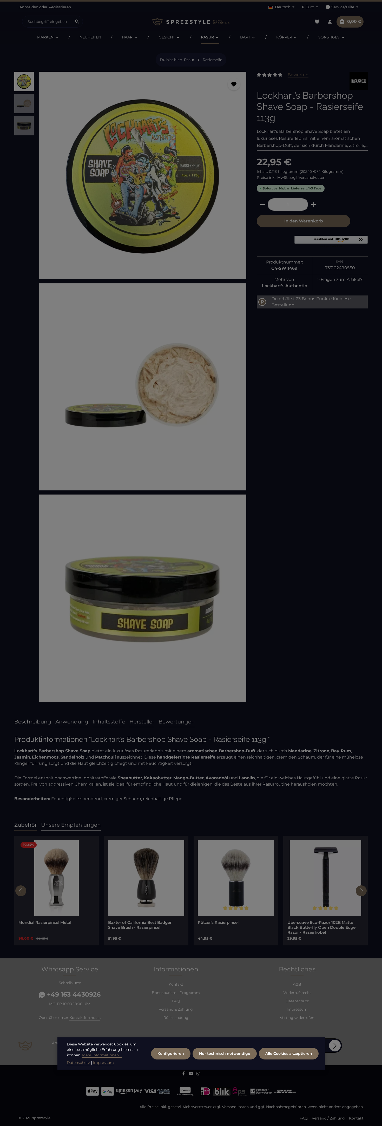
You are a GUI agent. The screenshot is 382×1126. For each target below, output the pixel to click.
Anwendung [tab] (71, 722)
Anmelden (28, 7)
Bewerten (298, 74)
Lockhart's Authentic (284, 285)
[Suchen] (77, 22)
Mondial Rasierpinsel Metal (44, 922)
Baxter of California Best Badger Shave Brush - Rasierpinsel (140, 925)
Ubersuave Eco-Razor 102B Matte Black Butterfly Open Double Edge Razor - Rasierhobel (321, 927)
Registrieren (60, 7)
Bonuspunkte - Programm (176, 992)
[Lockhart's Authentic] (359, 81)
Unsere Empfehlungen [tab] (71, 825)
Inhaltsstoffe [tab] (109, 722)
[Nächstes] (361, 890)
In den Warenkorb (303, 221)
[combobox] (47, 22)
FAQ (176, 1001)
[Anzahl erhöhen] (313, 204)
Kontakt (176, 984)
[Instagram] (198, 1074)
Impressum (297, 1009)
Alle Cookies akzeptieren (288, 1053)
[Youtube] (191, 1074)
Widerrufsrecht (297, 992)
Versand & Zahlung (176, 1009)
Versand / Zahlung (328, 1118)
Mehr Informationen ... (102, 1055)
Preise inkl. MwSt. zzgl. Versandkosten (291, 177)
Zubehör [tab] (25, 825)
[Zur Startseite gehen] (191, 22)
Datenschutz (297, 1001)
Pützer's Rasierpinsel (218, 922)
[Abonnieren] (335, 1045)
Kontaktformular (84, 1017)
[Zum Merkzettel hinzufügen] (234, 84)
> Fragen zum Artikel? (340, 279)
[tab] (32, 721)
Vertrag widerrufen (297, 1017)
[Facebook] (184, 1074)
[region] (130, 389)
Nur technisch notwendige (224, 1053)
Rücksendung (175, 1017)
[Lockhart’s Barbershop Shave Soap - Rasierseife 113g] (142, 175)
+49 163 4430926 (73, 994)
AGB (297, 984)
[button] (331, 242)
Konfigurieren (170, 1053)
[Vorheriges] (20, 890)
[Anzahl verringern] (262, 204)
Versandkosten (235, 1106)
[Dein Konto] (329, 22)
